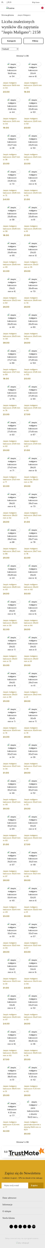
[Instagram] (16, 1226)
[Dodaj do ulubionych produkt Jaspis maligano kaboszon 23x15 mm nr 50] (39, 136)
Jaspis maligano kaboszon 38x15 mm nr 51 (11, 1088)
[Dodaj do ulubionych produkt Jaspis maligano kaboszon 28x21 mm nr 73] (39, 494)
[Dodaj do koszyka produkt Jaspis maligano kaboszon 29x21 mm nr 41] (38, 685)
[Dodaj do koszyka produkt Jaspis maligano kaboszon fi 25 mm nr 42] (38, 1079)
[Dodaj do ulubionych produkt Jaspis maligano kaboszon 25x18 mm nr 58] (18, 207)
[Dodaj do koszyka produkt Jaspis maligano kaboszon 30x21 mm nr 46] (18, 793)
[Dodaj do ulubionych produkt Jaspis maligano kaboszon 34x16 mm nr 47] (18, 996)
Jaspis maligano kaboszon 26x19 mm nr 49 (11, 336)
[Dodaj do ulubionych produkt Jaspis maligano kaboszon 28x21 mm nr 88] (18, 530)
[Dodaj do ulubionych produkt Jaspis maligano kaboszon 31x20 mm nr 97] (18, 852)
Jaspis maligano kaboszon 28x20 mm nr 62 (10, 515)
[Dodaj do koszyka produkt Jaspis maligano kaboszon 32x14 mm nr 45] (18, 900)
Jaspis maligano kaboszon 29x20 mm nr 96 (10, 694)
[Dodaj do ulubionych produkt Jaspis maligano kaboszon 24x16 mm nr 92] (39, 172)
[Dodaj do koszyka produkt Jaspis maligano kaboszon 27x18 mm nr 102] (38, 363)
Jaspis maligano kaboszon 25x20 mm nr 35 (31, 264)
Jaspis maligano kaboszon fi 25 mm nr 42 (32, 1088)
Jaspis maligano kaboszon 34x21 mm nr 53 (33, 1017)
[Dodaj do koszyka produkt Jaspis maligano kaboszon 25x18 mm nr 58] (18, 219)
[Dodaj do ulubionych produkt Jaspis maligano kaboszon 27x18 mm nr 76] (18, 387)
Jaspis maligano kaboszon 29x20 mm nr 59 (10, 623)
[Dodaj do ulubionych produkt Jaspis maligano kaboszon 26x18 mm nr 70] (39, 279)
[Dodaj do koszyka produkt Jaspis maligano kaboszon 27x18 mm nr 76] (18, 398)
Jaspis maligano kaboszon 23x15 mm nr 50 (32, 157)
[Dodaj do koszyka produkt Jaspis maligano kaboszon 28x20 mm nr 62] (18, 506)
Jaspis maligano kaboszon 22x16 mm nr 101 (32, 121)
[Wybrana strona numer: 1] (22, 56)
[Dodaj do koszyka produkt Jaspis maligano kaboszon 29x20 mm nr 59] (18, 613)
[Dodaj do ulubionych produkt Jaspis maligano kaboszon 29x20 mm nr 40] (39, 566)
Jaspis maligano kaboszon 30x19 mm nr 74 (12, 730)
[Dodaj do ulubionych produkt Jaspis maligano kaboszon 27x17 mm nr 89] (18, 351)
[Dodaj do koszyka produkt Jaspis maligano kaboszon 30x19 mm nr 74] (18, 721)
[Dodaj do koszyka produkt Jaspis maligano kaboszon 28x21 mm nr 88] (18, 542)
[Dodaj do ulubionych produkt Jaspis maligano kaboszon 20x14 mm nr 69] (39, 64)
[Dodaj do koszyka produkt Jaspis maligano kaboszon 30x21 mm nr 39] (38, 757)
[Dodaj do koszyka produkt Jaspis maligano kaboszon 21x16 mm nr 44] (18, 112)
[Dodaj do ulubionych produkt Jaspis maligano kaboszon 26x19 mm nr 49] (18, 315)
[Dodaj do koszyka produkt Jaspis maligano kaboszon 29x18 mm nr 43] (18, 578)
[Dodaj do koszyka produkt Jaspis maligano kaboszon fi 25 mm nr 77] (18, 1115)
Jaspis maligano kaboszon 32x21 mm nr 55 (11, 945)
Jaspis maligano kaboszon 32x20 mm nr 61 (33, 909)
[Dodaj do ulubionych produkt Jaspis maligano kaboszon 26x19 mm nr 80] (39, 315)
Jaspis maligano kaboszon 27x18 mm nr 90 (32, 408)
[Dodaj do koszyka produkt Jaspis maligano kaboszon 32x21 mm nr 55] (18, 936)
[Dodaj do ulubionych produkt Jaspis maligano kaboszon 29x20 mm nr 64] (39, 602)
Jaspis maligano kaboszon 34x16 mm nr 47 (12, 1017)
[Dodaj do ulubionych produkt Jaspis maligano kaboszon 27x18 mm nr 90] (39, 387)
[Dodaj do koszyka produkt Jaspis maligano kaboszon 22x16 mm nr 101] (38, 112)
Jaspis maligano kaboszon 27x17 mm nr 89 (11, 372)
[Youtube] (20, 1226)
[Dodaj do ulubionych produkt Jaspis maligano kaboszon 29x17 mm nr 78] (39, 530)
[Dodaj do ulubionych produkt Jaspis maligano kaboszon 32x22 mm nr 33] (18, 960)
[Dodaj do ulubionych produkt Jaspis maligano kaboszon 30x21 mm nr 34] (18, 745)
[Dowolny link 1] (34, 1226)
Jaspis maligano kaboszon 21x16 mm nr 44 (11, 121)
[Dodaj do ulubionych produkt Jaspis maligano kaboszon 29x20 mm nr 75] (18, 637)
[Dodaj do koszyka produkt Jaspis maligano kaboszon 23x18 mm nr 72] (18, 183)
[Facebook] (11, 1226)
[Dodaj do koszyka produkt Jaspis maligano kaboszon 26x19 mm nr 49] (18, 327)
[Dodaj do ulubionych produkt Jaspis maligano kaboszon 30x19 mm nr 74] (18, 709)
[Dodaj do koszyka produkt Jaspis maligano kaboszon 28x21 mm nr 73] (38, 506)
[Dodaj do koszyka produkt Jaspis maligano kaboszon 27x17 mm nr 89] (18, 363)
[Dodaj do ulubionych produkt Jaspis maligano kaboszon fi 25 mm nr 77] (18, 1103)
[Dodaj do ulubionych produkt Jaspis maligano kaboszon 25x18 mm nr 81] (39, 207)
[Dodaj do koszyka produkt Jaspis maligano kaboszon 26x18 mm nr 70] (38, 291)
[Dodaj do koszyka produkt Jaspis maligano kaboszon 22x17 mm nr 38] (18, 148)
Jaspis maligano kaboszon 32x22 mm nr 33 (12, 981)
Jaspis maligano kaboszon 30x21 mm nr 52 (33, 802)
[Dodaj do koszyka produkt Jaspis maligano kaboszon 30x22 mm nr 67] (38, 828)
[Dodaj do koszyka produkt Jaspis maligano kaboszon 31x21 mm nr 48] (38, 864)
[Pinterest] (29, 1226)
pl (3, 2)
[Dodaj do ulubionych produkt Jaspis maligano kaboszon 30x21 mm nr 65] (18, 817)
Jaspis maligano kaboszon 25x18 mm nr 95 (11, 264)
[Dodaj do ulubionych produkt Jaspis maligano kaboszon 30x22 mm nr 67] (39, 817)
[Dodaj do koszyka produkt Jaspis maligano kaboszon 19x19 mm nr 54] (18, 76)
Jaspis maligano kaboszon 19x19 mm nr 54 (11, 85)
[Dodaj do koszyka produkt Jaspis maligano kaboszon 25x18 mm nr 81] (38, 219)
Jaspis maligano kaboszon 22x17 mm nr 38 (11, 157)
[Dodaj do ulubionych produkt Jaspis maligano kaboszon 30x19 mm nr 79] (39, 709)
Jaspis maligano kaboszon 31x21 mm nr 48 (32, 873)
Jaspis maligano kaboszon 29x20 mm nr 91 (31, 658)
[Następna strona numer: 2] (36, 56)
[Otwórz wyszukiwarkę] (32, 8)
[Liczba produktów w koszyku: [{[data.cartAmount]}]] (40, 8)
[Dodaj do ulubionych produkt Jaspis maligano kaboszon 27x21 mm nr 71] (18, 458)
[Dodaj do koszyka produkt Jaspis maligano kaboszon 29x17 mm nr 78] (38, 542)
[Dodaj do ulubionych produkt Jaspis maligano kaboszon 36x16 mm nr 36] (39, 1032)
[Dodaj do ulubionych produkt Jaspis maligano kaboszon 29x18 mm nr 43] (18, 566)
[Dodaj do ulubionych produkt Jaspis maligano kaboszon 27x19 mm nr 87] (39, 422)
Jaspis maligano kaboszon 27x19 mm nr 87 (32, 443)
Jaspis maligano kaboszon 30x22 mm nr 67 (33, 838)
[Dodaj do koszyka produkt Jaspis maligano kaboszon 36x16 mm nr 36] (38, 1043)
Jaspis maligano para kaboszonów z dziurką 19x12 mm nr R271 (32, 1126)
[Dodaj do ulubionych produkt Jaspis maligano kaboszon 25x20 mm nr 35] (39, 243)
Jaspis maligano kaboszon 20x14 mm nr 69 (33, 85)
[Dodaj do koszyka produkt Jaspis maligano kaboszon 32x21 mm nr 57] (38, 936)
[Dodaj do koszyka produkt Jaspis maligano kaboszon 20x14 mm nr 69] (38, 76)
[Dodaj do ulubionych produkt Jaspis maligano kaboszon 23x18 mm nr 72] (18, 172)
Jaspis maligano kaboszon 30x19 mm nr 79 (33, 730)
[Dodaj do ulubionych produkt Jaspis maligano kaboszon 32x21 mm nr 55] (18, 924)
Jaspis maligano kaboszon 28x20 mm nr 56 (31, 479)
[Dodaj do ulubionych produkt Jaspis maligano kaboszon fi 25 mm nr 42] (39, 1067)
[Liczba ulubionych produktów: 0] (36, 8)
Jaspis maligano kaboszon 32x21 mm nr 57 (32, 945)
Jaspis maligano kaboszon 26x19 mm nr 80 (33, 336)
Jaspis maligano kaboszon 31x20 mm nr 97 (11, 873)
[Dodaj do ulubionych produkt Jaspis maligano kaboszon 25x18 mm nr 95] (18, 243)
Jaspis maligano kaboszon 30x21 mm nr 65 (11, 838)
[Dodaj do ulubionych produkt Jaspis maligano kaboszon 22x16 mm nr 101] (39, 100)
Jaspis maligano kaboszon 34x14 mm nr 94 (33, 981)
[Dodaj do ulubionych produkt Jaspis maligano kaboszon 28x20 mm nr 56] (39, 458)
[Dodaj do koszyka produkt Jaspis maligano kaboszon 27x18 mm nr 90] (38, 398)
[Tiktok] (24, 1226)
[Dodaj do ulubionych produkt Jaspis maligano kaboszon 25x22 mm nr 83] (18, 279)
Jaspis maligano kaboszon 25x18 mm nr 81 (33, 228)
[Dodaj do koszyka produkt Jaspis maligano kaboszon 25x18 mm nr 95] (18, 255)
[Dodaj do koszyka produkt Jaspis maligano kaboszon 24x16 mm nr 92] (38, 183)
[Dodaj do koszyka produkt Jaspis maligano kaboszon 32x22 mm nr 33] (18, 972)
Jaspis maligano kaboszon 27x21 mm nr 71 (11, 479)
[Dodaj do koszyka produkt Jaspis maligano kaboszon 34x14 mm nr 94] (38, 972)
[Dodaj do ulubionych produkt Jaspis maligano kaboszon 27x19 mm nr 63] (18, 422)
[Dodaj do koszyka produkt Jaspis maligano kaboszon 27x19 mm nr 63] (18, 434)
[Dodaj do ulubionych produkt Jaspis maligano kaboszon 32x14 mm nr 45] (18, 888)
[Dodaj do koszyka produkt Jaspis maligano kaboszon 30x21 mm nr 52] (38, 793)
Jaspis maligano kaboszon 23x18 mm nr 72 (11, 193)
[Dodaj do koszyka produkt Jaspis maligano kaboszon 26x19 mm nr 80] (38, 327)
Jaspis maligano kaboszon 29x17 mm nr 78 (32, 551)
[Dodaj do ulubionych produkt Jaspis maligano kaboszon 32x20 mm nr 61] (39, 888)
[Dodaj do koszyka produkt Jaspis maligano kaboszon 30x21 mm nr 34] (18, 757)
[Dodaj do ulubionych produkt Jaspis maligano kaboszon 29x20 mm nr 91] (39, 637)
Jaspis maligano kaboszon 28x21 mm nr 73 (32, 515)
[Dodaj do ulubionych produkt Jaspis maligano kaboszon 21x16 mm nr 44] (18, 100)
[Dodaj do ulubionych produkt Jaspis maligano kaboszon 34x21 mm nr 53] (39, 996)
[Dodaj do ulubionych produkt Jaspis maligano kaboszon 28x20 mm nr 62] (18, 494)
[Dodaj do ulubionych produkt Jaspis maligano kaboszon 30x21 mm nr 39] (39, 745)
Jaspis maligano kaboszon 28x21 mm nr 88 (11, 551)
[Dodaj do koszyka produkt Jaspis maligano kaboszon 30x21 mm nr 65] (18, 828)
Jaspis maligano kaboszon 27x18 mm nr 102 (32, 372)
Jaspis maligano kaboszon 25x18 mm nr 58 (11, 228)
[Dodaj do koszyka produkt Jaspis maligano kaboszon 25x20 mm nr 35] (38, 255)
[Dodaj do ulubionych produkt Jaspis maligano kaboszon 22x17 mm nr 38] (18, 136)
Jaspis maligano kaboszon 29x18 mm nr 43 (11, 587)
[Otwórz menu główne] (3, 8)
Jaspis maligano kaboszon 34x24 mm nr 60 (10, 1053)
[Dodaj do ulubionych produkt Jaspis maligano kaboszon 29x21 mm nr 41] (39, 673)
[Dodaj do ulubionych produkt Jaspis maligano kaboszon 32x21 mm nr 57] (39, 924)
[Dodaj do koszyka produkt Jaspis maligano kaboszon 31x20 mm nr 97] (18, 864)
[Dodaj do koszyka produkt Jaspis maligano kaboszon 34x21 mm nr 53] (38, 1008)
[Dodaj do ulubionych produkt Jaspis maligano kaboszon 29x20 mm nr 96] (18, 673)
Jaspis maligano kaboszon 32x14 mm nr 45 (11, 909)
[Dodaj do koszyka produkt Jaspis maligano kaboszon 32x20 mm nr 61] (38, 900)
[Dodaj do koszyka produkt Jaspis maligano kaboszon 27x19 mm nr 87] (38, 434)
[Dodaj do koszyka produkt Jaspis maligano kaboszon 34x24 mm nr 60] (18, 1043)
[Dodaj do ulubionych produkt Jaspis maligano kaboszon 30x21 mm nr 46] (18, 781)
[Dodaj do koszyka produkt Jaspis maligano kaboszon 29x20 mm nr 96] (18, 685)
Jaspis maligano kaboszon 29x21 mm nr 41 (32, 694)
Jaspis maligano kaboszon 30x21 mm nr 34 (11, 766)
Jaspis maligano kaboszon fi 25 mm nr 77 (11, 1124)
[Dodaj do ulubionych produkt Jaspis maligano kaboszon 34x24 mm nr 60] (18, 1032)
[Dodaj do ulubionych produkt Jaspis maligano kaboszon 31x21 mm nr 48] (39, 852)
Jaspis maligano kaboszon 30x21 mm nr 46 (11, 802)
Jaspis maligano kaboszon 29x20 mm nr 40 (31, 587)
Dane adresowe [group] (9, 1198)
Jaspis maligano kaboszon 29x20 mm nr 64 (31, 623)
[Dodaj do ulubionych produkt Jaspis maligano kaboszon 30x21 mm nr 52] (39, 781)
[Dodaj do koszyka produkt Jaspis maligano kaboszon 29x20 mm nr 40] (38, 578)
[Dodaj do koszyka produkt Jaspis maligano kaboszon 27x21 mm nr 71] (18, 470)
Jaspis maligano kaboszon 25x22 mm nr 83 (12, 300)
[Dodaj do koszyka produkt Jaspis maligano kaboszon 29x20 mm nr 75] (18, 649)
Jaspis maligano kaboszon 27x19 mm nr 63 (11, 443)
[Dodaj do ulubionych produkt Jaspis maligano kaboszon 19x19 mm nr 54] (18, 64)
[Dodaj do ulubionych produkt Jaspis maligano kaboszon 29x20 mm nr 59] (18, 602)
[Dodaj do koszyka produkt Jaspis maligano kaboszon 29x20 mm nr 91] (38, 649)
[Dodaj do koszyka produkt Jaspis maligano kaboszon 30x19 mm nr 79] (38, 721)
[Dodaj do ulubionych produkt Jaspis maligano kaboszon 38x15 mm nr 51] (18, 1067)
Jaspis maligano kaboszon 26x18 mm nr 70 (33, 300)
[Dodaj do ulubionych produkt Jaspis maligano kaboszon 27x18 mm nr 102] (39, 351)
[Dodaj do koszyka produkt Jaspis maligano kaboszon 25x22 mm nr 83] (18, 291)
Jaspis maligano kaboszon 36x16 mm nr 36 (33, 1053)
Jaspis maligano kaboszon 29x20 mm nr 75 (10, 658)
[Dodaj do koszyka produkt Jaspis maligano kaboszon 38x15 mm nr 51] (18, 1079)
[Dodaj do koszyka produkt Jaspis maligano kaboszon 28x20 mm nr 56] (38, 470)
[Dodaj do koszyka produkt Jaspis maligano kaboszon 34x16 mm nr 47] (18, 1008)
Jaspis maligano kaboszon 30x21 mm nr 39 (33, 766)
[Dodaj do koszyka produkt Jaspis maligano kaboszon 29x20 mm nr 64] (38, 613)
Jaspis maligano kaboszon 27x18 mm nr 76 (11, 408)
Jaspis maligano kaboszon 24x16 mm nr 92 (33, 193)
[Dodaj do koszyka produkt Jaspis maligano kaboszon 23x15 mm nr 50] (38, 148)
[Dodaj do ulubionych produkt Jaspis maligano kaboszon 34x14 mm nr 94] (39, 960)
